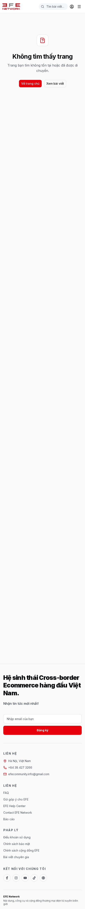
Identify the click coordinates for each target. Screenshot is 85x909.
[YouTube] (25, 878)
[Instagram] (16, 878)
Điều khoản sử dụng (17, 837)
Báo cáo (9, 819)
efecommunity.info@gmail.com (28, 774)
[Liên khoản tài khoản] (71, 6)
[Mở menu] (79, 6)
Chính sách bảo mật (16, 844)
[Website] (43, 878)
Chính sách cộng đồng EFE (21, 850)
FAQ (6, 793)
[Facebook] (7, 878)
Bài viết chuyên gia (16, 857)
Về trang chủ (30, 83)
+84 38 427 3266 (20, 767)
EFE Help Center (14, 806)
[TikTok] (34, 878)
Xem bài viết (55, 83)
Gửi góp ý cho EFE (15, 799)
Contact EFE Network (17, 812)
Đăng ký (42, 730)
